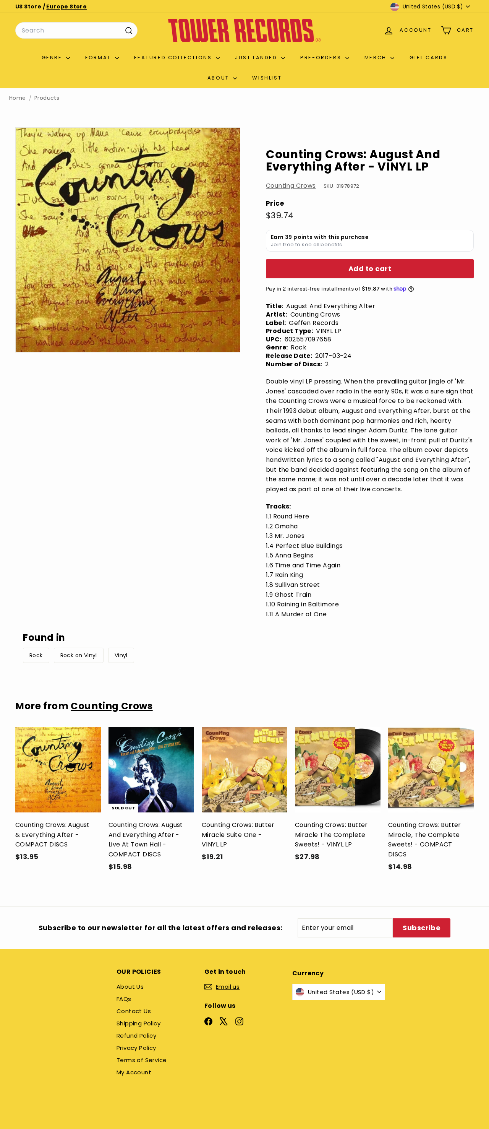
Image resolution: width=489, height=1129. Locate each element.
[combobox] (76, 30)
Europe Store (66, 6)
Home (17, 98)
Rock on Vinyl (78, 655)
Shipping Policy (138, 1023)
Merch (376, 57)
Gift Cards (428, 57)
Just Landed (257, 57)
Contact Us (134, 1011)
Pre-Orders (321, 57)
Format (99, 57)
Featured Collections (174, 57)
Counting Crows (291, 185)
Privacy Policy (136, 1048)
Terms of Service (142, 1060)
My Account (134, 1072)
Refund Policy (136, 1036)
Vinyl (121, 655)
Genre (53, 57)
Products (46, 98)
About (219, 77)
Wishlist (267, 77)
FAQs (124, 999)
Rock (36, 655)
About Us (130, 987)
